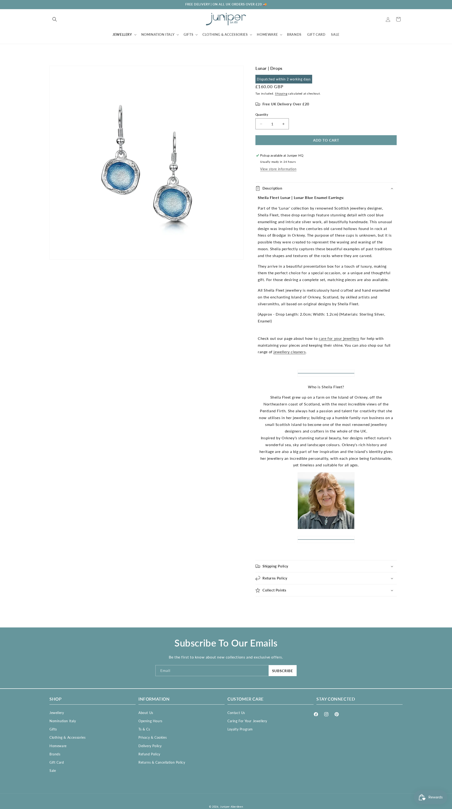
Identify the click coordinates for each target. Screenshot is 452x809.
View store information (278, 169)
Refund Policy (149, 754)
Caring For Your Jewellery (247, 721)
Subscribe (282, 671)
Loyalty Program (240, 729)
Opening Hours (150, 721)
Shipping (281, 93)
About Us (145, 712)
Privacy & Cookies (152, 737)
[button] (54, 19)
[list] (146, 163)
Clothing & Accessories (67, 737)
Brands (55, 754)
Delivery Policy (150, 746)
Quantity (261, 114)
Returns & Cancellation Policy (161, 762)
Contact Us (236, 712)
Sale (52, 770)
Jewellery (56, 712)
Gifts (53, 729)
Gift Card (56, 762)
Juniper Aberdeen (231, 806)
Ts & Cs (144, 729)
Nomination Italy (62, 721)
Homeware (58, 746)
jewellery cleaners (290, 351)
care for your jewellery (339, 338)
